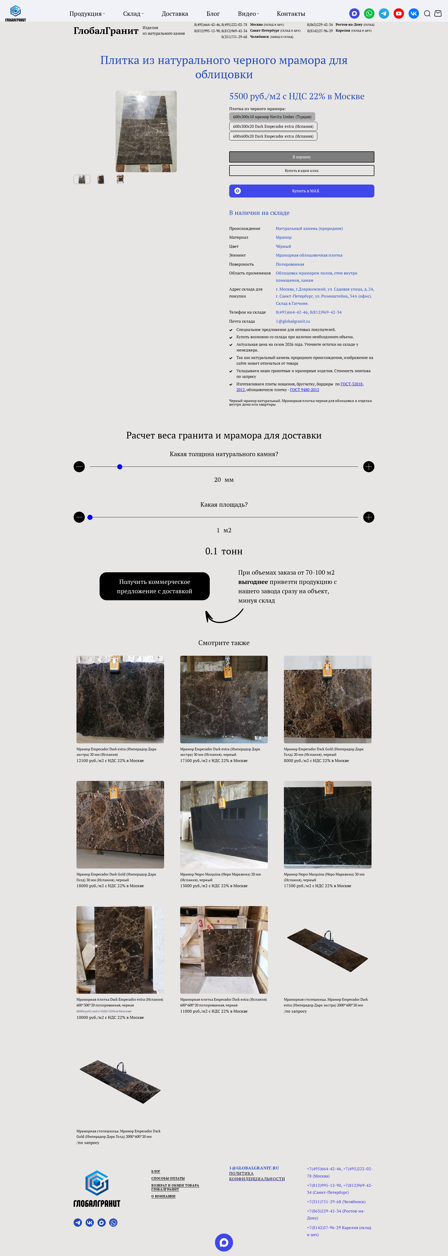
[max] (224, 1242)
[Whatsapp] (369, 13)
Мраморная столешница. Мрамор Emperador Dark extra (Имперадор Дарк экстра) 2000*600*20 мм (326, 1002)
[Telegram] (384, 13)
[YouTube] (399, 13)
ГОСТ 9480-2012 (304, 389)
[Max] (354, 13)
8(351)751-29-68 (234, 36)
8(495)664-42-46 (207, 24)
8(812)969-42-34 (234, 30)
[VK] (414, 13)
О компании (163, 1196)
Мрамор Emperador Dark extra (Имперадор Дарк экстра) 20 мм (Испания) (116, 751)
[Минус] (79, 466)
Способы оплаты (168, 1178)
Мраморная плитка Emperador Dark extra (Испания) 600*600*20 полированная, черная (223, 1002)
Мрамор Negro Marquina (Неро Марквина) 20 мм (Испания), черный (220, 877)
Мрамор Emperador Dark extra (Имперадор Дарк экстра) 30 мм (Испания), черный (220, 751)
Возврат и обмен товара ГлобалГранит (175, 1187)
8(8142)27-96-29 (320, 30)
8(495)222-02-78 (234, 24)
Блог (155, 1171)
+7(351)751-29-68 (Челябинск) (336, 1201)
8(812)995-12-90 (207, 30)
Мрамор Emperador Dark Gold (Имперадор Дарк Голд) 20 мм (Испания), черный (324, 751)
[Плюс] (368, 466)
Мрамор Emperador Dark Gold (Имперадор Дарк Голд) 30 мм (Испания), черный (116, 877)
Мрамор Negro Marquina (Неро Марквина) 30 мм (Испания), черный (324, 877)
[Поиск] (427, 13)
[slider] (119, 466)
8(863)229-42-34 (320, 24)
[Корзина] (438, 13)
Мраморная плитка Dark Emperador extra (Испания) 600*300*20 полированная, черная (119, 1002)
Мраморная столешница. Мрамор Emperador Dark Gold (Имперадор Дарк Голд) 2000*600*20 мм (118, 1133)
